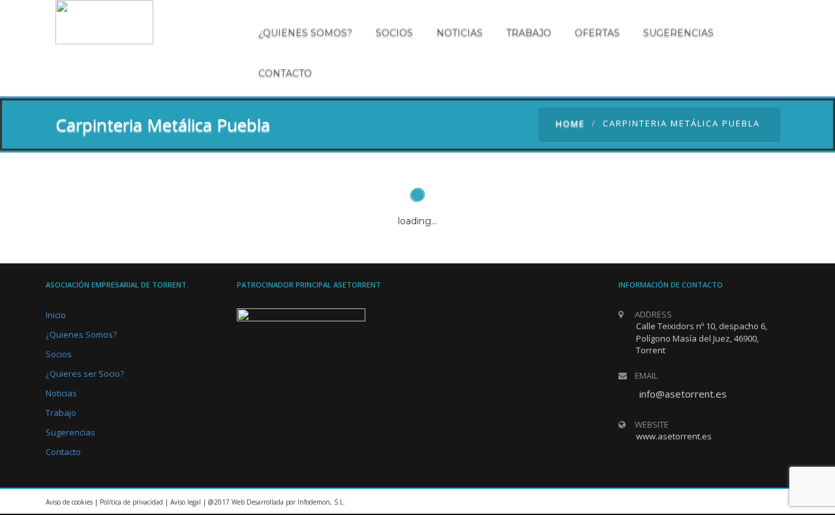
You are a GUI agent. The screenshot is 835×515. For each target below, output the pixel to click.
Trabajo (528, 32)
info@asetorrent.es (683, 393)
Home (570, 123)
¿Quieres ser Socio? (85, 373)
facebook (773, 502)
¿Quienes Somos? (81, 334)
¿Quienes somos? (305, 32)
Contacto (285, 73)
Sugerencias (678, 32)
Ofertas (597, 32)
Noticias (459, 32)
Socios (394, 32)
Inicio (56, 315)
